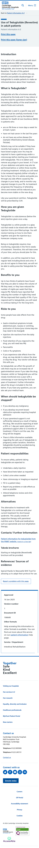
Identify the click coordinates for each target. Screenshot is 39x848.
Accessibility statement (19, 804)
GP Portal (19, 798)
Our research (7, 698)
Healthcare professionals (12, 710)
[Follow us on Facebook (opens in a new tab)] (10, 772)
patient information (19, 635)
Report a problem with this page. (16, 581)
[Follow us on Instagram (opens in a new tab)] (20, 772)
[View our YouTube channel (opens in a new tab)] (15, 772)
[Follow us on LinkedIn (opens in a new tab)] (25, 772)
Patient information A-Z (15, 13)
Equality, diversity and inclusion (15, 704)
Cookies (19, 816)
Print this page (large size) (14, 39)
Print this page (8, 34)
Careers (19, 792)
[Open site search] (23, 5)
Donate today (11, 781)
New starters (7, 722)
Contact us (7, 757)
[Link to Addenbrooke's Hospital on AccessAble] (9, 839)
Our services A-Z (9, 692)
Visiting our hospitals (11, 686)
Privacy (19, 810)
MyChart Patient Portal (11, 716)
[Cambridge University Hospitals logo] (10, 5)
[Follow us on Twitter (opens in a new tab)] (5, 772)
